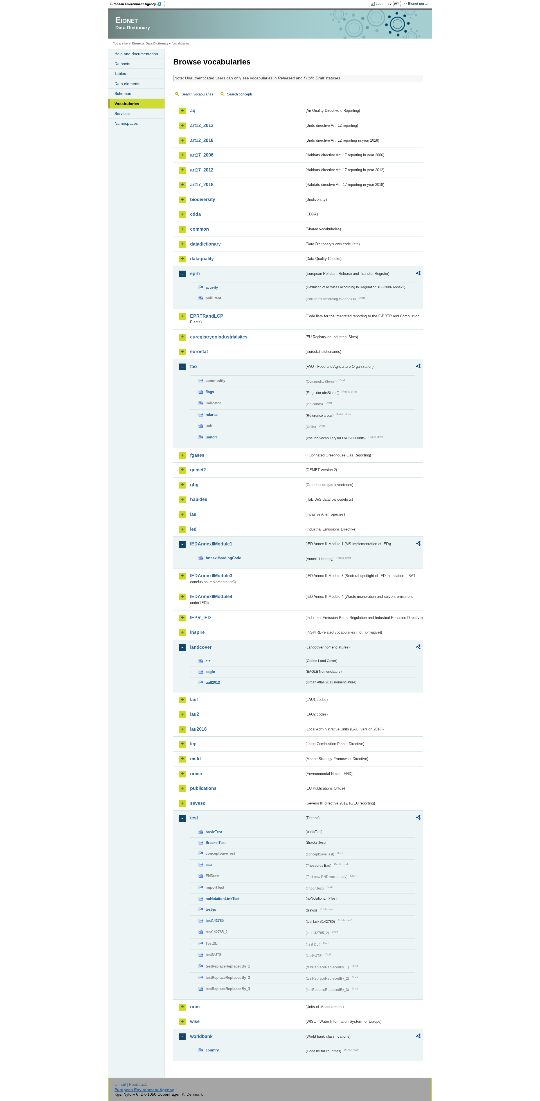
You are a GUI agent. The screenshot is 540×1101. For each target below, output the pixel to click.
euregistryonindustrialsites (219, 337)
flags (210, 392)
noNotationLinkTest (222, 899)
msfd (195, 758)
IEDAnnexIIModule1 (211, 543)
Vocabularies (126, 103)
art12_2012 (201, 125)
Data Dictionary (157, 43)
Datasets (122, 63)
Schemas (122, 93)
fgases (197, 455)
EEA (137, 4)
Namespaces (126, 123)
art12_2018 (201, 140)
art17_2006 (201, 155)
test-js (211, 909)
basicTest (214, 832)
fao (193, 366)
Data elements (127, 83)
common (199, 229)
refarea (211, 415)
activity (212, 287)
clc (208, 661)
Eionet (137, 43)
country (212, 1050)
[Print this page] (390, 4)
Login (380, 3)
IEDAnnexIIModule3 (211, 575)
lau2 (194, 714)
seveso (198, 803)
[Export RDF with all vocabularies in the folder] (418, 274)
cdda (195, 214)
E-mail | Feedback (130, 1084)
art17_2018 (201, 184)
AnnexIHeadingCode (223, 558)
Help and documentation (136, 54)
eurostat (199, 351)
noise (196, 773)
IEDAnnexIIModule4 (211, 596)
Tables (120, 73)
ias (193, 514)
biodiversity (202, 199)
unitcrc (212, 437)
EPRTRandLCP (206, 316)
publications (203, 788)
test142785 (215, 921)
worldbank (201, 1036)
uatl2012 (213, 682)
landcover (201, 647)
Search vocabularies (197, 94)
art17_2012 (201, 170)
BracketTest (216, 843)
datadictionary (205, 244)
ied (193, 529)
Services (122, 113)
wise (195, 1021)
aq (192, 110)
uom (195, 1006)
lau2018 (198, 729)
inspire (197, 632)
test (194, 817)
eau (209, 864)
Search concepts (240, 94)
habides (198, 499)
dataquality (202, 258)
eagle (210, 672)
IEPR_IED (200, 617)
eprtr (195, 273)
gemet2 (198, 469)
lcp (193, 743)
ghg (194, 484)
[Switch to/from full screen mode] (397, 4)
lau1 (194, 699)
